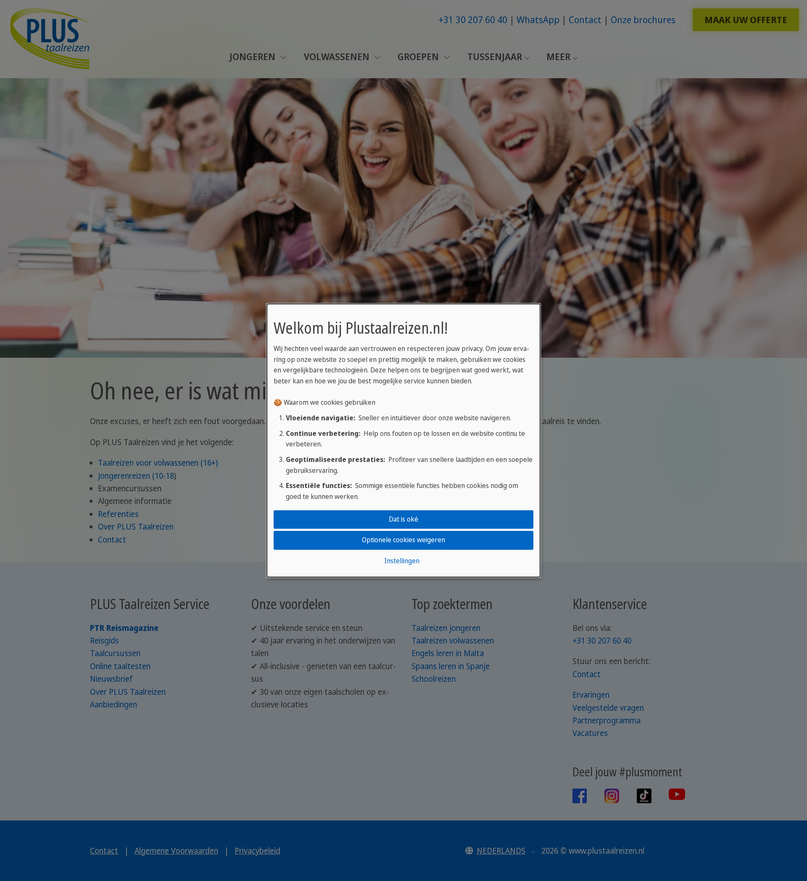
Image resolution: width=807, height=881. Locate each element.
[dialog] (403, 440)
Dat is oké (403, 519)
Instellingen (401, 560)
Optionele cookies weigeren (403, 540)
